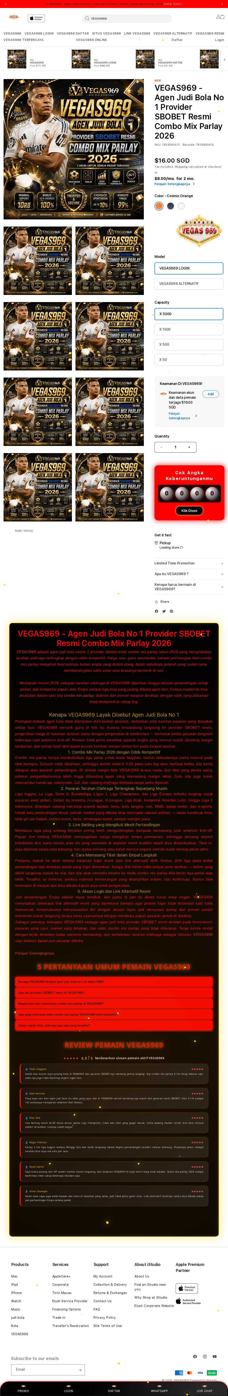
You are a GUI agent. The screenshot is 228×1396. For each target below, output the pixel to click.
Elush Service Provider (70, 1301)
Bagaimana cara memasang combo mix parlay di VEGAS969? (61, 1003)
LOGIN (68, 1391)
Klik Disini (189, 511)
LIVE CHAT (205, 1391)
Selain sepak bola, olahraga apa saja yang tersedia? (54, 1025)
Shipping (181, 166)
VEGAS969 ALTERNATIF (172, 33)
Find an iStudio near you (150, 1287)
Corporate (60, 1284)
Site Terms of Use (108, 1326)
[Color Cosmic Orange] (159, 206)
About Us (141, 1276)
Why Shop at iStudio (150, 1297)
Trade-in (59, 1317)
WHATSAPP (159, 1391)
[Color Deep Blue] (170, 206)
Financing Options (66, 1309)
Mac (14, 1276)
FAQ (97, 1309)
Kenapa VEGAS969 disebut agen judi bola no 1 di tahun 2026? (61, 981)
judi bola (17, 1317)
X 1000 (165, 329)
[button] (12, 33)
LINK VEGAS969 (137, 33)
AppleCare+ (61, 1276)
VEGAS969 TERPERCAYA (24, 40)
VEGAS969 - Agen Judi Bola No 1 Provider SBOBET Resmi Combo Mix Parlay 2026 (114, 4)
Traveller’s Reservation (70, 1326)
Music (15, 1309)
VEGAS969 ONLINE (91, 40)
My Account (103, 1276)
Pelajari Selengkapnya (34, 953)
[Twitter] (165, 612)
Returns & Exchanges (110, 1293)
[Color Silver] (181, 206)
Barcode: (189, 144)
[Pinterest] (172, 612)
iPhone (16, 1293)
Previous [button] (6, 4)
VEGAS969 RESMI (210, 33)
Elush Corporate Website (154, 1306)
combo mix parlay (79, 695)
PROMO (23, 1391)
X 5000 (165, 314)
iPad (14, 1284)
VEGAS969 (12, 33)
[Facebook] (158, 612)
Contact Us (103, 1301)
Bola (14, 1326)
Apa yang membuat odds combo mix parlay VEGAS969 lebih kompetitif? (68, 1014)
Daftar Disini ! (173, 4)
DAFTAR (114, 1391)
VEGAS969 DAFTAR (73, 33)
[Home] (14, 17)
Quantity (162, 436)
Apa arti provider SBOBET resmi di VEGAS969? (51, 992)
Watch (16, 1301)
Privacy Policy (105, 1317)
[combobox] (127, 18)
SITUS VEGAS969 (106, 33)
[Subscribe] (80, 1370)
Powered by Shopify (203, 1380)
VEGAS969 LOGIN (39, 33)
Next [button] (222, 4)
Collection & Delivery (110, 1284)
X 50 (163, 360)
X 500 (164, 344)
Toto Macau (62, 1293)
